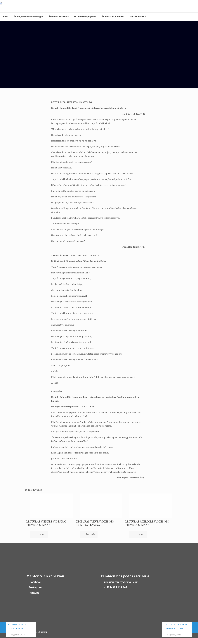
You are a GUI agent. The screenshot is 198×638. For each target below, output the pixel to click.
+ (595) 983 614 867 (115, 587)
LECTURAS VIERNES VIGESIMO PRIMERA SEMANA (46, 523)
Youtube (34, 592)
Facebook (35, 582)
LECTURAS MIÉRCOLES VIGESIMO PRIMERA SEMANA (147, 523)
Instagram (35, 587)
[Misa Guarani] (12, 6)
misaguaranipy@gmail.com (121, 582)
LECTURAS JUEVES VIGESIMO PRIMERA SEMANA (95, 523)
